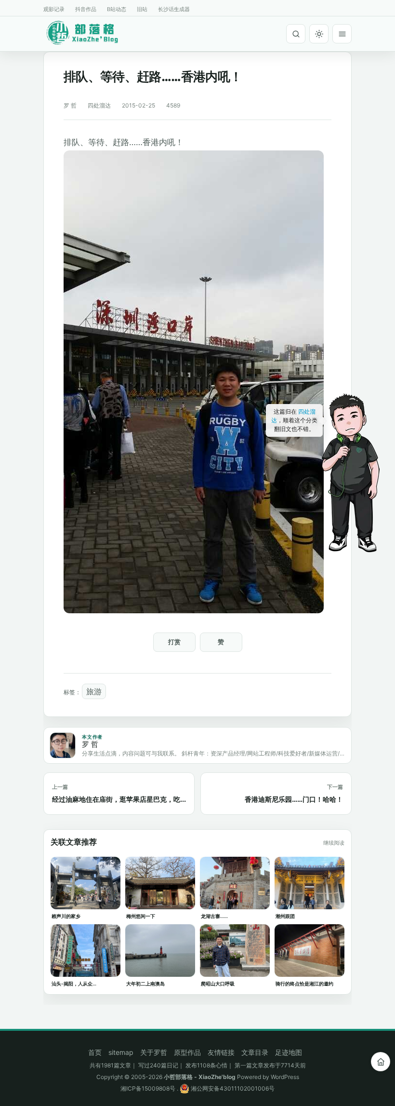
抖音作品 (85, 9)
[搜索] (295, 33)
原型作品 (187, 1052)
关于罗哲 (153, 1052)
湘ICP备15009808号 (147, 1088)
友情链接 (221, 1052)
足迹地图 (288, 1052)
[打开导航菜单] (342, 33)
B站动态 (116, 9)
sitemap (120, 1052)
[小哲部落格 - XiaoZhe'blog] (89, 32)
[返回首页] (380, 1061)
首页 (95, 1052)
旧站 (142, 9)
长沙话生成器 (174, 9)
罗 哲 (70, 105)
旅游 (94, 691)
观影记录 (54, 9)
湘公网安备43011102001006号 (232, 1088)
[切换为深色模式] (319, 33)
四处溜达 (99, 105)
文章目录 (254, 1052)
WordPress (285, 1076)
